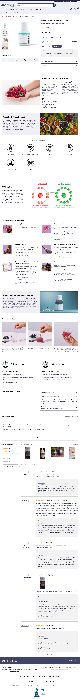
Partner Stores (43, 9)
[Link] (34, 60)
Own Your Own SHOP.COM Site (61, 669)
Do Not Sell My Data (68, 667)
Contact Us (45, 667)
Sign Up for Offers (73, 660)
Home (3, 16)
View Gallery (75, 444)
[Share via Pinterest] (12, 661)
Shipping (56, 667)
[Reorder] (75, 9)
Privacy (60, 667)
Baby (36, 9)
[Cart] (78, 9)
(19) (45, 27)
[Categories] (1, 9)
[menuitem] (47, 655)
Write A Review (10, 466)
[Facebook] (6, 60)
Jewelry (23, 9)
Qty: (43, 46)
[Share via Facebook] (3, 661)
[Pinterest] (25, 60)
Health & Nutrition (9, 9)
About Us (51, 667)
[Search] (54, 5)
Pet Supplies (30, 9)
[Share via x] (8, 661)
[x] (16, 60)
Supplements (32, 16)
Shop (7, 16)
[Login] (71, 9)
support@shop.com (15, 671)
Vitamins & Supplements (23, 16)
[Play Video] (59, 302)
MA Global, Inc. (15, 12)
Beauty (17, 9)
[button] (5, 20)
